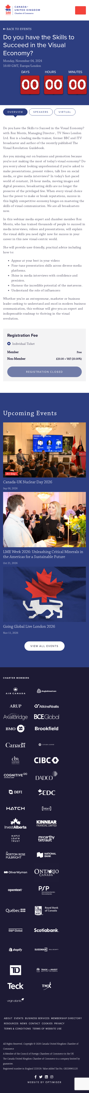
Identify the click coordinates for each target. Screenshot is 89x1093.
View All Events (44, 646)
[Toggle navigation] (80, 10)
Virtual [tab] (65, 112)
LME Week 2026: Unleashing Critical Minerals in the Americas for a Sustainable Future (43, 554)
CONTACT (34, 1023)
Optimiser (53, 1082)
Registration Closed (44, 372)
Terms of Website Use (47, 1028)
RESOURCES (11, 1023)
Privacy (59, 1023)
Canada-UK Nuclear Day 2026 (27, 482)
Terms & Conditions (17, 1028)
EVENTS (18, 1018)
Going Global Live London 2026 (29, 626)
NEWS (23, 1023)
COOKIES (47, 1023)
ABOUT (8, 1018)
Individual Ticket (23, 344)
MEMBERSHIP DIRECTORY (66, 1018)
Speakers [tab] (40, 112)
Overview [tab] (15, 112)
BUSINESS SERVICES (37, 1018)
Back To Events (19, 29)
